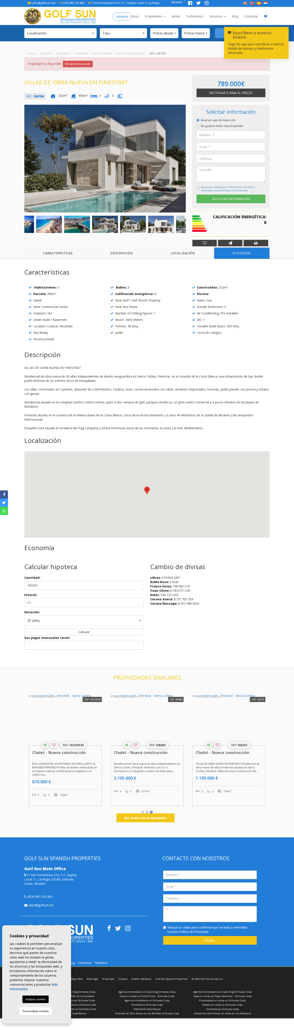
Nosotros (216, 16)
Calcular (84, 632)
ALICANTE (63, 53)
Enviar (210, 940)
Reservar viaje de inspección (218, 120)
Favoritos (101, 963)
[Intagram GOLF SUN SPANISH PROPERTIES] (207, 4)
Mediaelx (146, 978)
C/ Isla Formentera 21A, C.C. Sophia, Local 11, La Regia (124, 3)
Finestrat (82, 53)
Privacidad (108, 978)
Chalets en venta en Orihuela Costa (222, 1004)
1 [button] (143, 812)
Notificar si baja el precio (230, 93)
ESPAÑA (45, 53)
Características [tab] (58, 253)
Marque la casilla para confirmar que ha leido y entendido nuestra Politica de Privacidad (228, 188)
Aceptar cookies (35, 999)
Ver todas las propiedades (145, 818)
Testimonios (194, 16)
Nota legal (92, 978)
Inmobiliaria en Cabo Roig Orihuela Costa (71, 991)
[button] (60, 33)
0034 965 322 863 (40, 896)
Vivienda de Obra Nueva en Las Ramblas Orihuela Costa (147, 1013)
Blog (235, 16)
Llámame (121, 16)
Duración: (32, 612)
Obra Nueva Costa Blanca (71, 1013)
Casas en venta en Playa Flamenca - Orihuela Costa (222, 996)
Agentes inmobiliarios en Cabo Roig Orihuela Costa (222, 991)
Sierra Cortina (102, 53)
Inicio (135, 16)
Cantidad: (32, 578)
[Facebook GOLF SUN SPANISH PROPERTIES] (190, 4)
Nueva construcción (131, 53)
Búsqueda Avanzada (77, 64)
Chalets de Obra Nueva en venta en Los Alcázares (222, 1013)
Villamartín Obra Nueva (147, 1009)
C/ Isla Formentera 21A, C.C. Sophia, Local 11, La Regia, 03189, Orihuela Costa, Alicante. (50, 879)
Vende (175, 16)
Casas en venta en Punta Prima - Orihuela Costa (147, 996)
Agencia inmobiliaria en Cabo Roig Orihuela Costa (147, 991)
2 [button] (147, 812)
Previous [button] (25, 158)
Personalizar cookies (36, 1011)
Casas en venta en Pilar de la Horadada (72, 996)
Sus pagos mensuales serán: (47, 638)
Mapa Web (77, 978)
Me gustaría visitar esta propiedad (222, 126)
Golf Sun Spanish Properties (171, 978)
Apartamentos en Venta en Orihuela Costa (71, 1004)
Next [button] (185, 158)
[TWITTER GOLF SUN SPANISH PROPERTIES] (198, 4)
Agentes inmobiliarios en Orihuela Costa (72, 1000)
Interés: (30, 595)
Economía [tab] (242, 253)
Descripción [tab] (121, 253)
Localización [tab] (182, 253)
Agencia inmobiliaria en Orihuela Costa (147, 1000)
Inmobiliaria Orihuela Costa (147, 1004)
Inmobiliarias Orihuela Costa (222, 1009)
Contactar (251, 16)
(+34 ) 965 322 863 (73, 3)
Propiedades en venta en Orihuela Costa (222, 1000)
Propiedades (154, 16)
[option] (105, 158)
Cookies (122, 978)
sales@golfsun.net (43, 3)
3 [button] (151, 812)
